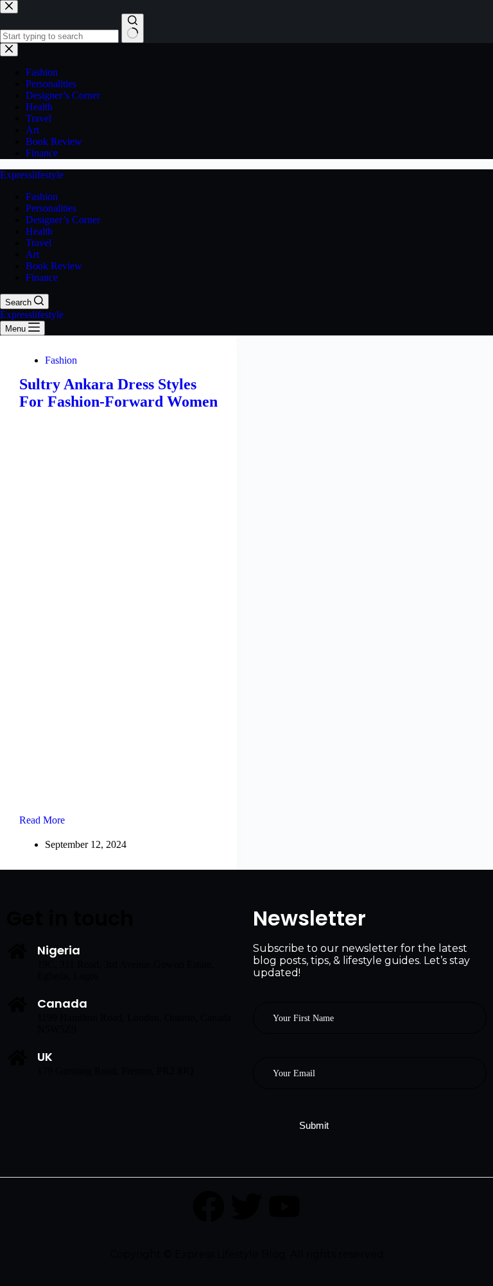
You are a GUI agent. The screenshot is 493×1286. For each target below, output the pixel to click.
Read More (59, 820)
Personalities (51, 208)
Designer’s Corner (63, 219)
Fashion (42, 196)
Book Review (54, 265)
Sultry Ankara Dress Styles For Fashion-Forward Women (118, 393)
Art (32, 254)
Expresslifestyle (32, 174)
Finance (42, 277)
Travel (38, 242)
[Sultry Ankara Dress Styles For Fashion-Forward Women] (118, 609)
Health (39, 231)
